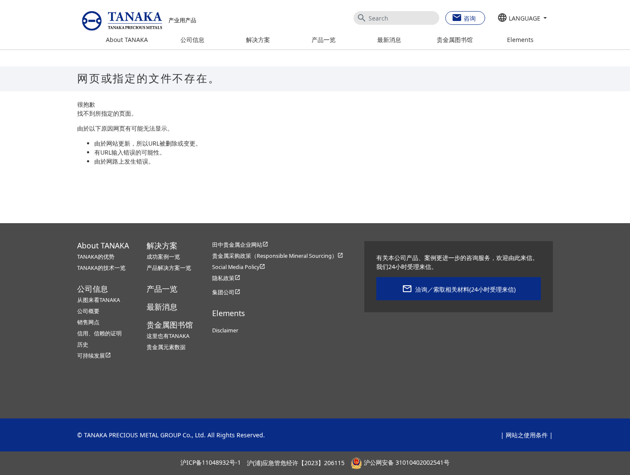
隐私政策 (226, 278)
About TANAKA (127, 40)
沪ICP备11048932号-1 (210, 463)
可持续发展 (94, 355)
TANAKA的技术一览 (101, 268)
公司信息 (192, 40)
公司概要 (88, 311)
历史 (82, 344)
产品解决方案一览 (169, 268)
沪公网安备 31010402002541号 (406, 463)
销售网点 (88, 322)
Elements (520, 40)
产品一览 (324, 40)
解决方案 (258, 40)
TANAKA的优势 (95, 256)
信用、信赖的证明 (99, 333)
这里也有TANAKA (168, 336)
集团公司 (226, 292)
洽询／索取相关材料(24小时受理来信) (465, 289)
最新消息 (389, 40)
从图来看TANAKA (98, 300)
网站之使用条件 (527, 435)
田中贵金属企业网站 (240, 244)
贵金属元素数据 (166, 347)
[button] (522, 18)
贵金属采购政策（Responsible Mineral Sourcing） (277, 256)
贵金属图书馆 (455, 40)
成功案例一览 (163, 256)
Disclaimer (225, 330)
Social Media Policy (238, 267)
